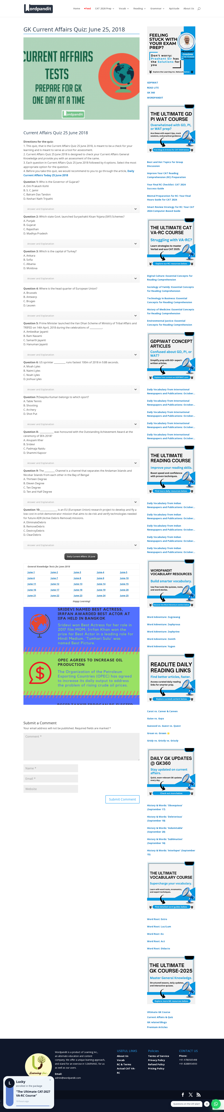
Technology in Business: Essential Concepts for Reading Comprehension (169, 300)
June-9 (100, 578)
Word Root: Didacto (158, 948)
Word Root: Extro (157, 919)
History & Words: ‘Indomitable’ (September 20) (165, 829)
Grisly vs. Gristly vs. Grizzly (162, 740)
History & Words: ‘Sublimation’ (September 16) (165, 841)
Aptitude (174, 8)
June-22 (55, 595)
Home (76, 8)
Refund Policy (156, 1064)
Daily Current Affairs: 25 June (81, 556)
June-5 (123, 572)
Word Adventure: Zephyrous (163, 624)
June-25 (124, 595)
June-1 (31, 572)
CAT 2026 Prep (103, 8)
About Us (188, 8)
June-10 (124, 578)
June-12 (55, 583)
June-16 (32, 589)
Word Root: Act (156, 941)
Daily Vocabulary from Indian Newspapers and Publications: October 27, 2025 (170, 539)
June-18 (78, 589)
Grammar (156, 8)
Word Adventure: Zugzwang (163, 617)
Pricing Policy (156, 1068)
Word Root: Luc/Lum (159, 926)
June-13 (78, 583)
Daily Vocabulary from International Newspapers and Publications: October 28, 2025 (170, 414)
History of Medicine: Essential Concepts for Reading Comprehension (170, 311)
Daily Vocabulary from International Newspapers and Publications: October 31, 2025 (170, 391)
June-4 (100, 572)
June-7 (54, 578)
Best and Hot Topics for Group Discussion (165, 164)
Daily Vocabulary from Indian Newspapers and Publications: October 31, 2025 (170, 505)
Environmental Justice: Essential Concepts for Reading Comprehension (169, 322)
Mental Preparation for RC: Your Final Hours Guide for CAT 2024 (169, 197)
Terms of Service (158, 1056)
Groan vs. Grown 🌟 (158, 733)
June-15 (124, 583)
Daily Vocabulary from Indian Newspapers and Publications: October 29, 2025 (170, 550)
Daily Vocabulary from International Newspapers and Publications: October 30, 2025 (170, 403)
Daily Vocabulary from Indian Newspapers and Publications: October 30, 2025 (170, 517)
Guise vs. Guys (155, 718)
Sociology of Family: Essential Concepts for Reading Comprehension (170, 288)
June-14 (101, 583)
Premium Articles (157, 1027)
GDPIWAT (152, 82)
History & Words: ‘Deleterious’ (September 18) (164, 818)
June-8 (77, 578)
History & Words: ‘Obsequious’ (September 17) (165, 807)
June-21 (32, 595)
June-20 (124, 589)
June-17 (55, 589)
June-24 (101, 595)
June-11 (32, 583)
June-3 (77, 572)
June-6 (31, 578)
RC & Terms (124, 1064)
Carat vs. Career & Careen (162, 711)
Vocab (122, 8)
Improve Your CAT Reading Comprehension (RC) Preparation (166, 175)
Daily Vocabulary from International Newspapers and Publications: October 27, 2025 (170, 425)
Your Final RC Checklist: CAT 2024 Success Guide (166, 186)
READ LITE (153, 87)
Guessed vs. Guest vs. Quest (164, 725)
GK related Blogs (157, 1022)
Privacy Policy (156, 1060)
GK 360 (151, 92)
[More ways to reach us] (207, 1104)
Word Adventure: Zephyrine (163, 631)
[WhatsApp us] (216, 1104)
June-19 (101, 589)
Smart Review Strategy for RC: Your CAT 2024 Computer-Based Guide (170, 208)
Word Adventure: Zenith (161, 639)
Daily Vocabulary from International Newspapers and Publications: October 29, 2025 (170, 437)
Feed (88, 8)
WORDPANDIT (155, 97)
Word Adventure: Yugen (161, 646)
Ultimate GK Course (158, 1012)
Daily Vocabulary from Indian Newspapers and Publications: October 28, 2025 (170, 528)
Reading (138, 8)
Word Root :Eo (155, 933)
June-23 (78, 595)
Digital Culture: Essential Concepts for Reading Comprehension (170, 277)
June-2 (54, 572)
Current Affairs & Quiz (160, 1017)
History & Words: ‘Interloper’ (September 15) (171, 852)
